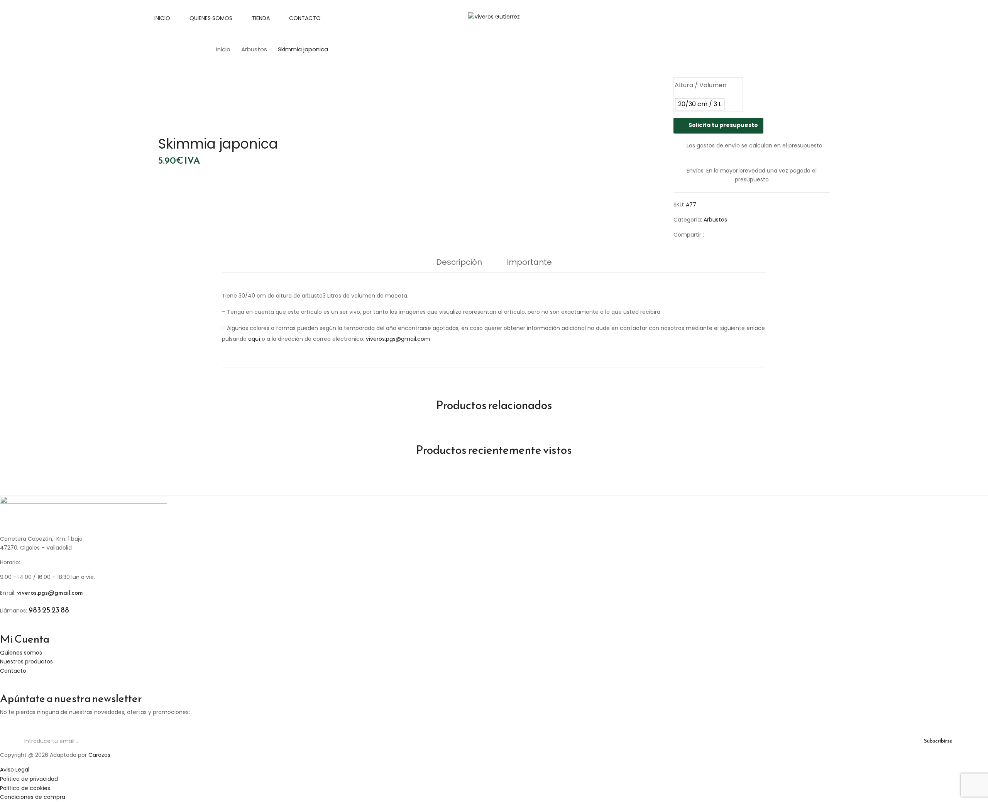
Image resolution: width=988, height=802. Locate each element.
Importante (529, 262)
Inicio (223, 49)
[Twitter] (726, 235)
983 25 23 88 (49, 610)
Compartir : (688, 235)
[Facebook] (714, 235)
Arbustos (254, 49)
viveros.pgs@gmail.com (398, 339)
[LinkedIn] (738, 235)
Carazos (99, 755)
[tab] (459, 263)
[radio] (699, 104)
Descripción (459, 262)
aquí (254, 339)
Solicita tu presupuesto (723, 125)
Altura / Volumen (700, 85)
